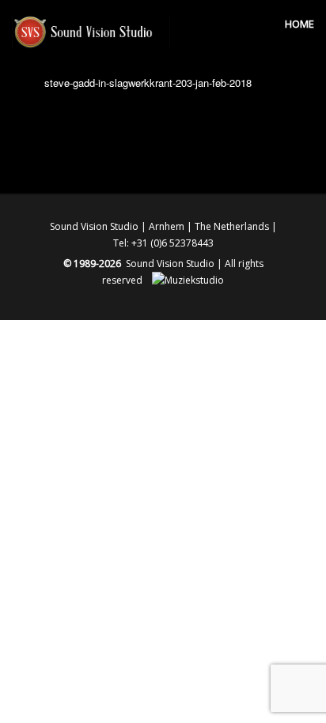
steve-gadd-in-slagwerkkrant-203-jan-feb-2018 (148, 82)
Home (299, 24)
